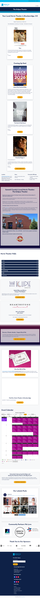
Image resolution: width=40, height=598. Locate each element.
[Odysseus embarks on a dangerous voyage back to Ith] (24, 510)
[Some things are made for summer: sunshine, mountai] (16, 510)
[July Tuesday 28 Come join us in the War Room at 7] (7, 510)
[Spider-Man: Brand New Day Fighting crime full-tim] (24, 501)
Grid (3, 414)
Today (33, 414)
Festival (15, 586)
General (27, 459)
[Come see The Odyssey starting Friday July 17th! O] (33, 510)
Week (11, 414)
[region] (10, 592)
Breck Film (7, 207)
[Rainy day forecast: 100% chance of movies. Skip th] (33, 501)
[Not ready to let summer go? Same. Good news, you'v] (16, 501)
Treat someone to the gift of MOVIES (8, 371)
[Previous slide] (1, 546)
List (6, 414)
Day (13, 414)
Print (3, 463)
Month (8, 414)
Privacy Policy (23, 596)
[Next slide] (38, 546)
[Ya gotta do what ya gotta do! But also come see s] (7, 501)
